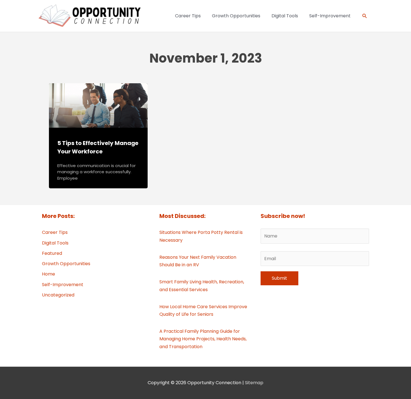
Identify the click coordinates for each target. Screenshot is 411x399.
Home (48, 274)
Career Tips (55, 232)
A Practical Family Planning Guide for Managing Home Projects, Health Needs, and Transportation (203, 339)
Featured (52, 253)
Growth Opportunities (66, 263)
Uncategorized (58, 295)
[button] (365, 16)
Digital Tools (55, 243)
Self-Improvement (62, 284)
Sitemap (254, 382)
